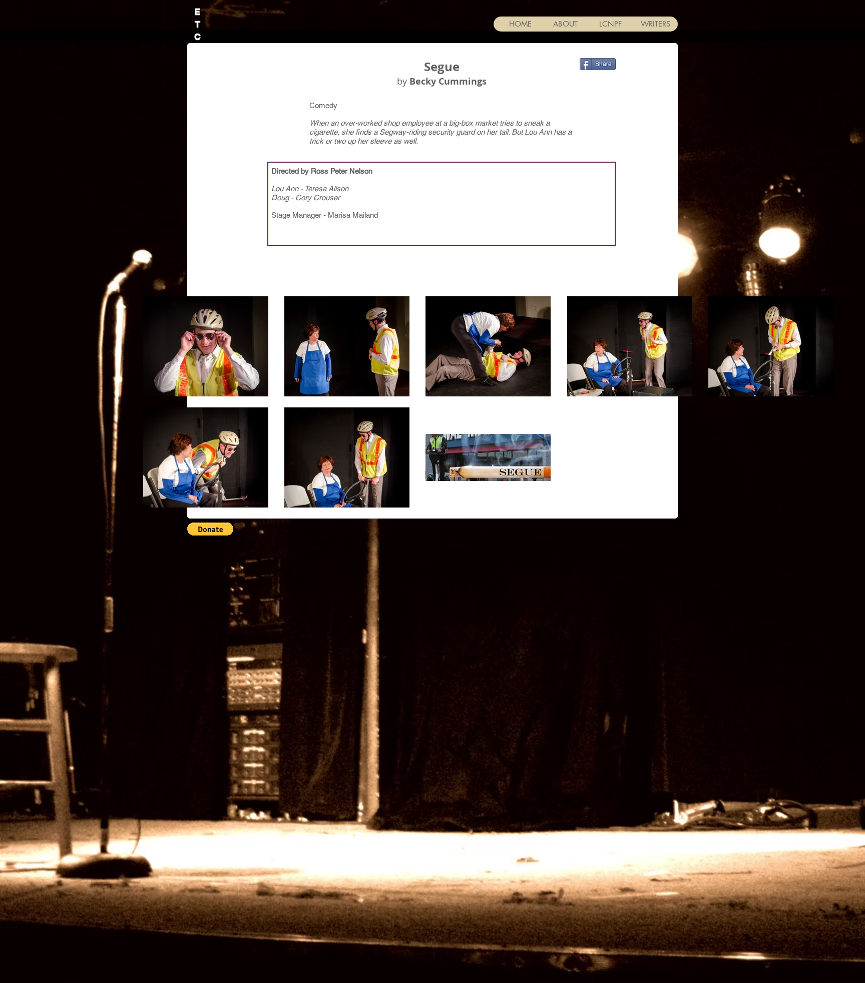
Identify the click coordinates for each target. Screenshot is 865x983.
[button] (210, 529)
